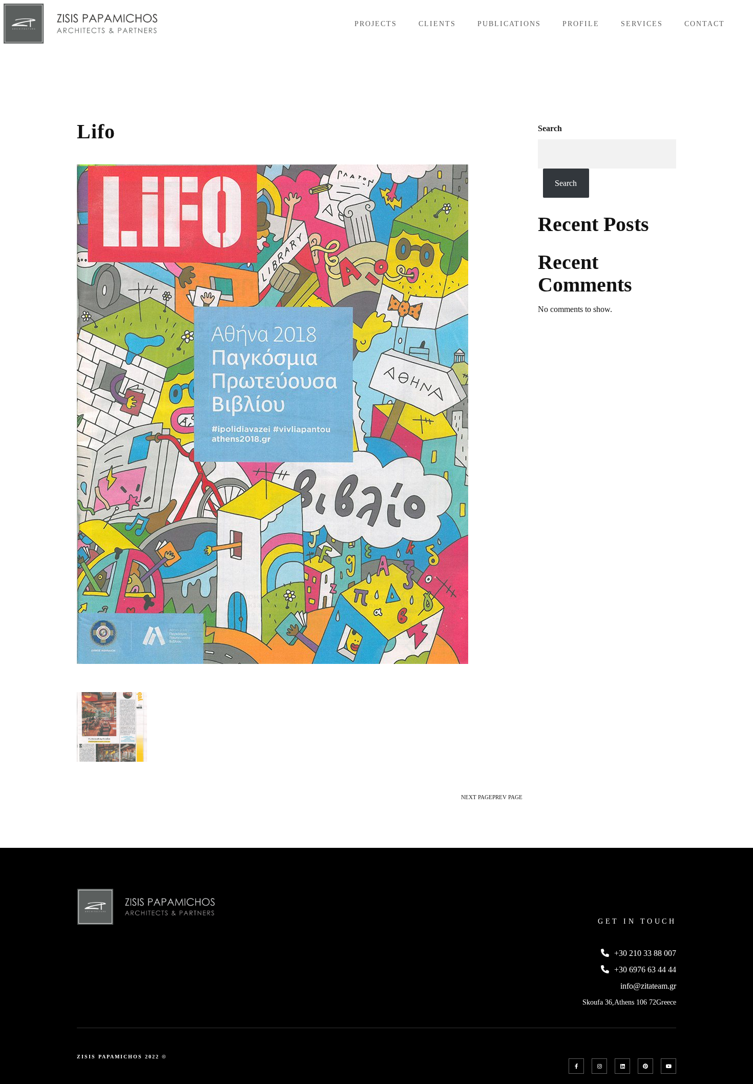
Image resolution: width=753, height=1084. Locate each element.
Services (642, 24)
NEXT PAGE (476, 797)
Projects (375, 24)
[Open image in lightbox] (112, 727)
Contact (704, 24)
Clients (437, 24)
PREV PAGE (507, 797)
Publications (509, 24)
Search (550, 128)
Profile (580, 24)
